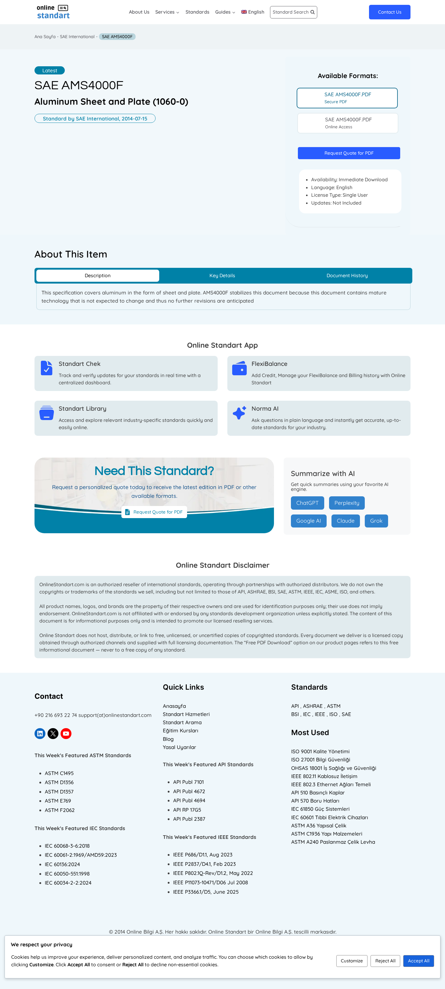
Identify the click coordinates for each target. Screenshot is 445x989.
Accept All (419, 961)
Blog (168, 739)
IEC (307, 714)
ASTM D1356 (59, 782)
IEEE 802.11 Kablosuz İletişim (324, 776)
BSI (295, 714)
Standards (197, 12)
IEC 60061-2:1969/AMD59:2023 (81, 855)
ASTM (334, 706)
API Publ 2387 (189, 819)
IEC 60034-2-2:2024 (68, 882)
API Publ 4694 (189, 800)
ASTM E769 (58, 800)
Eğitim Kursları (180, 730)
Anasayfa (174, 706)
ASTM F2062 (60, 810)
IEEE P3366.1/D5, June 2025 (206, 892)
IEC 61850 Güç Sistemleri (320, 809)
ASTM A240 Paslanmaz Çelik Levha (333, 842)
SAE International (77, 36)
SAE (346, 714)
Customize (352, 961)
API (295, 706)
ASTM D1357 (59, 791)
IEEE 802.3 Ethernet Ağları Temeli (331, 784)
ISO (333, 714)
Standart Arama (182, 722)
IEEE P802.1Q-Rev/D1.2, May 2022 (213, 873)
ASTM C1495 (59, 773)
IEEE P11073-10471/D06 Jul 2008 (210, 882)
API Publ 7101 (188, 782)
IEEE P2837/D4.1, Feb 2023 (204, 864)
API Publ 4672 (189, 791)
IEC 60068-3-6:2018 (67, 846)
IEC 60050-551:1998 (67, 873)
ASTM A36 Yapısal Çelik (318, 825)
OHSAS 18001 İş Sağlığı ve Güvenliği (333, 768)
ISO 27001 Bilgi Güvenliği (320, 759)
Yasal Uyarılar (179, 747)
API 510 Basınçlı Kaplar (318, 792)
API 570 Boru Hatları (315, 800)
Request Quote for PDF (349, 153)
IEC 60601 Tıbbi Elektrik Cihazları (329, 817)
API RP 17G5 (187, 810)
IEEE (320, 714)
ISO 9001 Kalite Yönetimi (320, 751)
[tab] (347, 98)
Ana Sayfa (45, 36)
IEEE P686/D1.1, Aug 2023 (202, 854)
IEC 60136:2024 (62, 864)
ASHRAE (313, 706)
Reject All (385, 961)
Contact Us (389, 12)
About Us (139, 12)
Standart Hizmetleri (186, 714)
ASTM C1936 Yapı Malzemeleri (326, 833)
